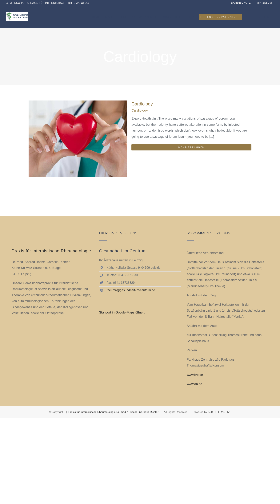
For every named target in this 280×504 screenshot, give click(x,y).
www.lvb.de (195, 375)
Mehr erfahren (191, 147)
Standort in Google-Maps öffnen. (122, 312)
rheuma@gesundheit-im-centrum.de (130, 290)
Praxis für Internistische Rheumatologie (51, 250)
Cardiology (142, 103)
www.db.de (194, 384)
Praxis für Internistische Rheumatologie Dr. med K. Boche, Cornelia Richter (113, 411)
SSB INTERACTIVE (219, 411)
